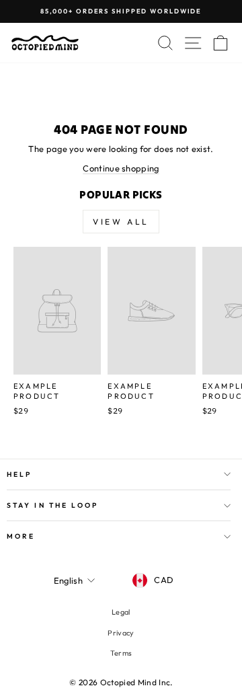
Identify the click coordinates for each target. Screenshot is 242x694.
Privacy (121, 633)
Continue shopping (121, 168)
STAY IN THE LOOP (52, 505)
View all (121, 222)
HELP (19, 474)
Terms (121, 653)
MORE (21, 536)
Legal (121, 612)
